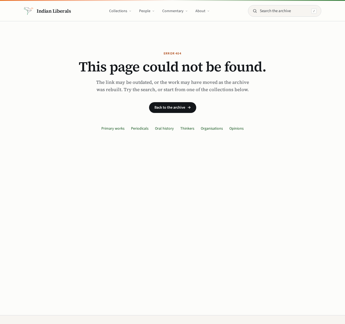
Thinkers (187, 128)
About (200, 11)
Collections (118, 11)
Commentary (173, 11)
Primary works (113, 128)
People (144, 11)
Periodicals (140, 128)
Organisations (212, 128)
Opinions (236, 128)
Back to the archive (172, 107)
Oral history (164, 128)
